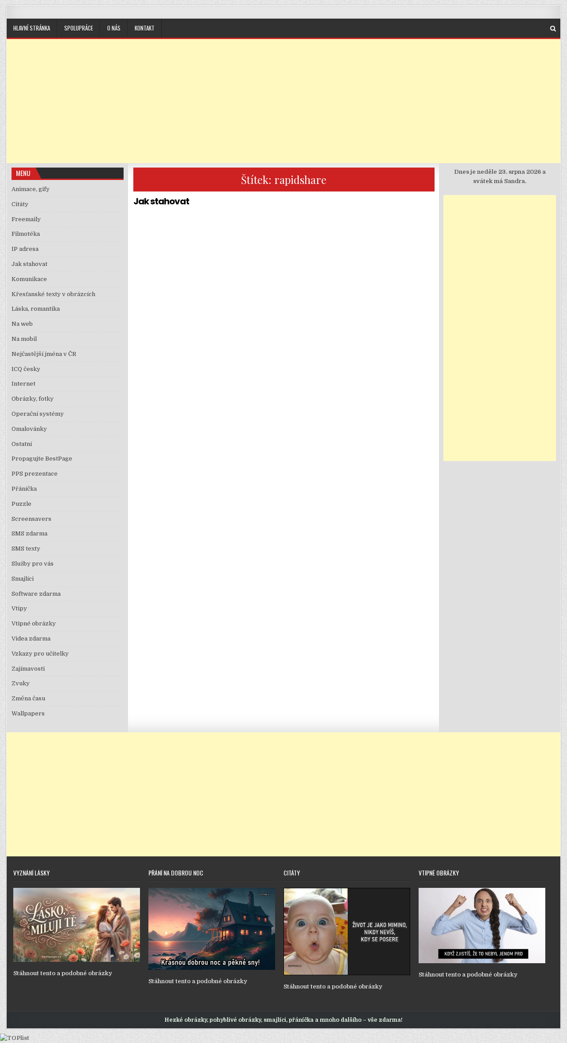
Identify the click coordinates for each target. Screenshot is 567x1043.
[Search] (553, 29)
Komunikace (29, 279)
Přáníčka (24, 488)
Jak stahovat (161, 201)
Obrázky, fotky (33, 398)
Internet (23, 383)
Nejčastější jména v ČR (44, 354)
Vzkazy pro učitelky (40, 653)
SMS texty (26, 548)
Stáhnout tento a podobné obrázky (62, 973)
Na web (22, 323)
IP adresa (25, 249)
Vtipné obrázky (34, 623)
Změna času (28, 698)
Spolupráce (78, 27)
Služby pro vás (33, 563)
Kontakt (145, 27)
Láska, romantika (36, 308)
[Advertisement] (283, 101)
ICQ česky (26, 369)
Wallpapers (28, 713)
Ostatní (22, 444)
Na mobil (24, 339)
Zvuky (21, 683)
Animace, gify (31, 189)
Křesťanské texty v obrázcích (53, 294)
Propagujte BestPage (42, 458)
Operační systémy (38, 413)
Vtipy (19, 608)
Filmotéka (26, 233)
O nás (113, 27)
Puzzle (21, 503)
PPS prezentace (35, 473)
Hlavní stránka (31, 27)
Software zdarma (36, 593)
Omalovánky (29, 429)
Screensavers (31, 519)
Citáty (20, 204)
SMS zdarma (29, 533)
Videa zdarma (31, 638)
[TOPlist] (14, 1038)
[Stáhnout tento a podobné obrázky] (76, 960)
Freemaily (26, 219)
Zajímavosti (28, 668)
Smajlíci (23, 578)
